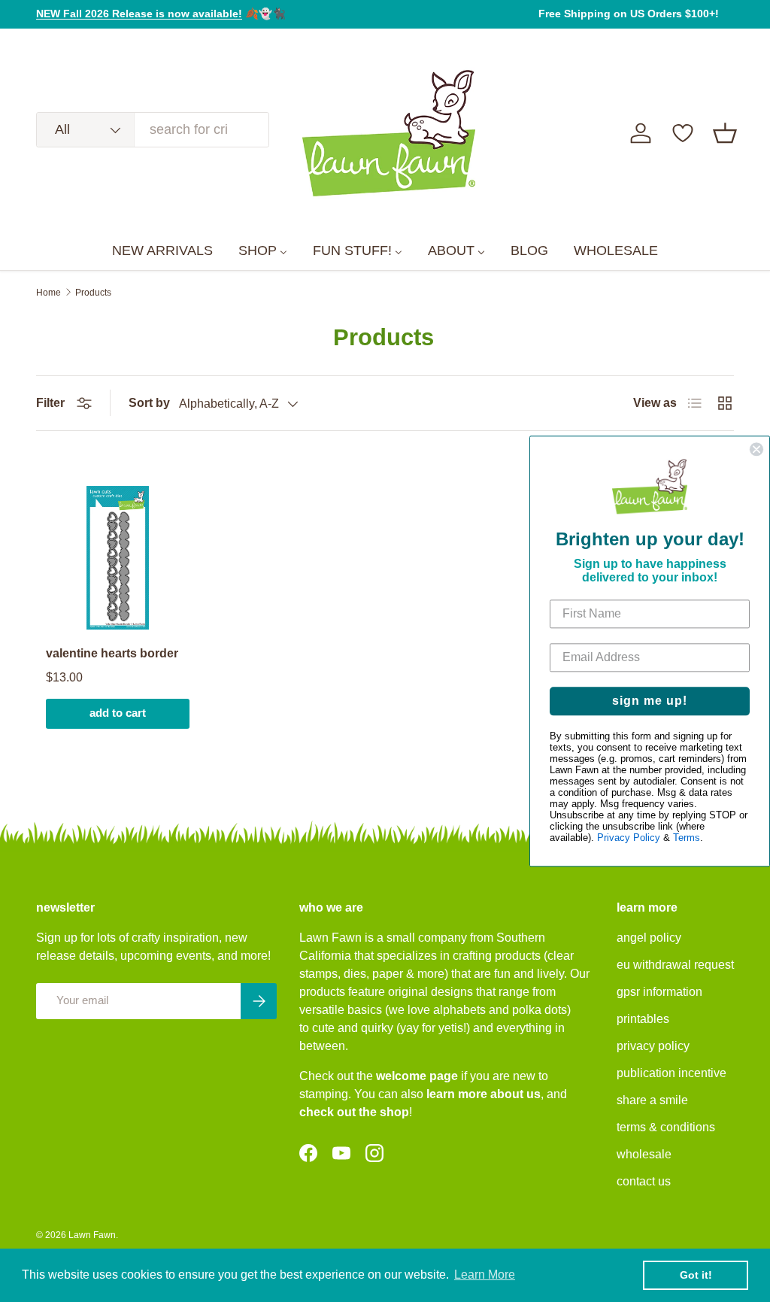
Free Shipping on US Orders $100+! (628, 14)
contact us (644, 1181)
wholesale (644, 1154)
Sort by (149, 402)
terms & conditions (666, 1127)
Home (48, 292)
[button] (724, 133)
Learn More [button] (484, 1274)
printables (643, 1018)
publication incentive (671, 1073)
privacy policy (653, 1045)
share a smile (652, 1100)
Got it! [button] (696, 1275)
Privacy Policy (628, 837)
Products (93, 292)
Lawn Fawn (92, 1235)
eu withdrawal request (675, 964)
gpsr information (659, 991)
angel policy (649, 937)
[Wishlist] (682, 133)
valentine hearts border (112, 653)
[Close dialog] (756, 449)
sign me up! (649, 700)
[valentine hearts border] (117, 558)
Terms (686, 837)
